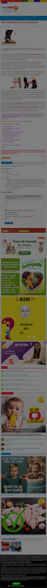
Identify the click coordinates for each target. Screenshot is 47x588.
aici (8, 571)
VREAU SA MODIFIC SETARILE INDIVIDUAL (16, 585)
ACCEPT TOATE (16, 583)
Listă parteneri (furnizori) (5, 580)
